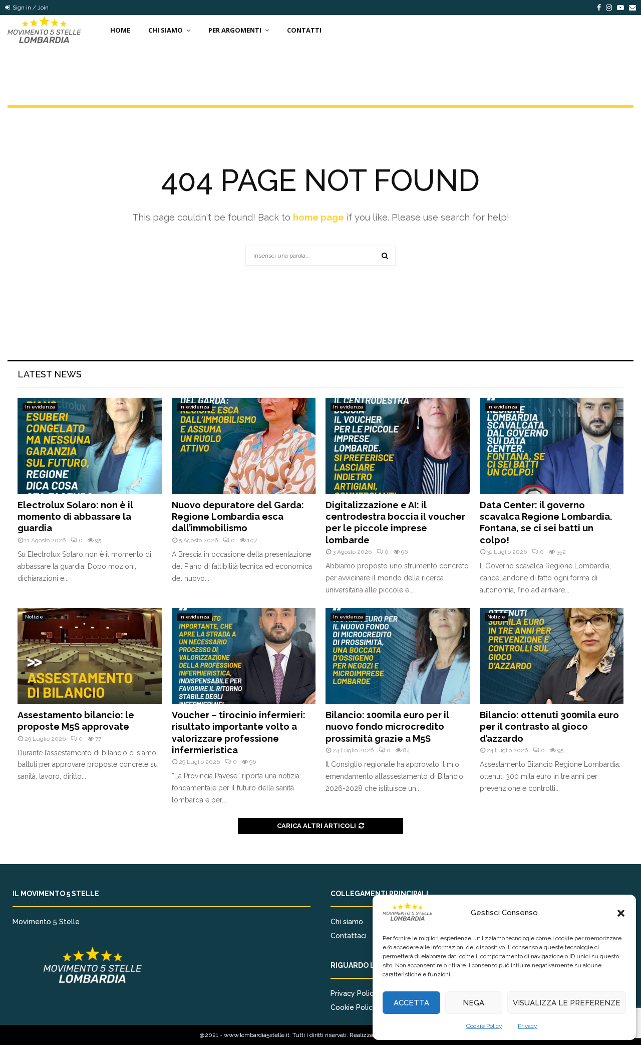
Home (120, 30)
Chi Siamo (165, 30)
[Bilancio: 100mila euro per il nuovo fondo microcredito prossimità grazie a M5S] (398, 656)
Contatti (304, 30)
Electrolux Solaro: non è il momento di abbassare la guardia (75, 517)
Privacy (527, 1025)
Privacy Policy (354, 993)
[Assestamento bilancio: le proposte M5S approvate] (90, 656)
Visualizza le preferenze (566, 1002)
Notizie (34, 616)
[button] (621, 913)
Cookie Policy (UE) (361, 1007)
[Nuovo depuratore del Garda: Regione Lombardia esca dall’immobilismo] (244, 446)
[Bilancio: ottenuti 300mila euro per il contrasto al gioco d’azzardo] (552, 656)
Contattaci (349, 936)
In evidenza (40, 406)
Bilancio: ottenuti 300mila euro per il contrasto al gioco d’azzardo (549, 727)
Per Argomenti (234, 30)
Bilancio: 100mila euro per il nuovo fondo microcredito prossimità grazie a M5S (387, 727)
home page (318, 217)
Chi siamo (347, 922)
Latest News (50, 374)
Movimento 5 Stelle (46, 922)
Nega (473, 1002)
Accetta (411, 1002)
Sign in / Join (30, 7)
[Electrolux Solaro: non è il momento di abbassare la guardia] (90, 446)
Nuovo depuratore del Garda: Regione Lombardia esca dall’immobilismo (238, 517)
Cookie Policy (484, 1025)
